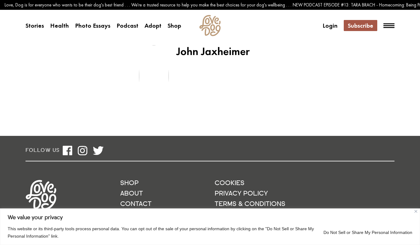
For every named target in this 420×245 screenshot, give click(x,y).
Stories (35, 26)
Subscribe (360, 26)
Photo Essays (92, 26)
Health (59, 26)
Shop (174, 26)
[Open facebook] (67, 150)
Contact (136, 204)
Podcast (127, 26)
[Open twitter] (98, 150)
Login (330, 25)
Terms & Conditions (250, 204)
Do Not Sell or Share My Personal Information (367, 232)
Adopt (153, 26)
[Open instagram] (82, 150)
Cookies (229, 183)
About (131, 194)
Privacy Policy (241, 194)
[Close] (415, 211)
